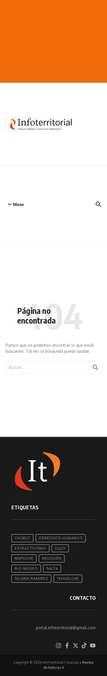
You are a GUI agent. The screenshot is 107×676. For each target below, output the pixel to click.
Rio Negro (26, 568)
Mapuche (24, 558)
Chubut (22, 538)
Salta (52, 568)
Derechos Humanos (60, 538)
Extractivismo (30, 548)
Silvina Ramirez (31, 578)
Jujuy (60, 548)
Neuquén (51, 558)
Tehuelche (68, 578)
